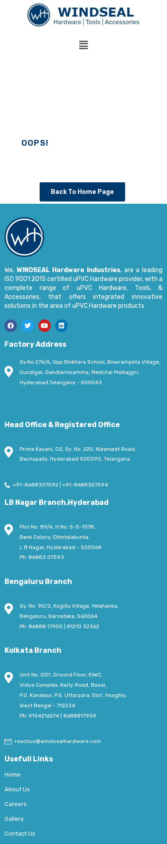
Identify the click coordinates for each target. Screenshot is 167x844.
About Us (17, 789)
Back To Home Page (82, 192)
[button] (83, 45)
